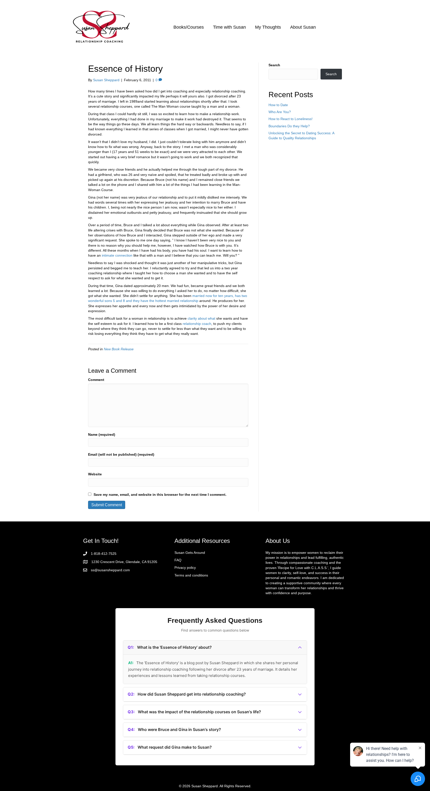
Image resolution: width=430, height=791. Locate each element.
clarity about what (201, 318)
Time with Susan (229, 27)
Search (274, 65)
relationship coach (197, 324)
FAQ (177, 560)
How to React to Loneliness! (291, 119)
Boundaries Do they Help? (289, 126)
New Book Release (119, 349)
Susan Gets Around (189, 553)
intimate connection (117, 255)
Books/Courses (188, 27)
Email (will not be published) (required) (121, 454)
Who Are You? (280, 112)
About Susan (303, 27)
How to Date (278, 105)
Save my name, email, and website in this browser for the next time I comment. (160, 495)
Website (95, 474)
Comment (96, 380)
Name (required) (101, 434)
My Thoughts (268, 27)
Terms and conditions (191, 575)
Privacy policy (185, 568)
